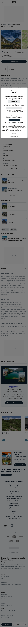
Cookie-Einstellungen (14, 136)
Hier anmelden (20, 122)
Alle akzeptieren (14, 101)
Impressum (14, 133)
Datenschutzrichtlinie (14, 134)
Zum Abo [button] (14, 119)
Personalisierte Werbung (14, 107)
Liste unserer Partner (6, 130)
